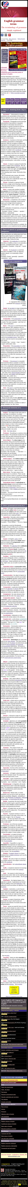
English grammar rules (14, 990)
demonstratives (11, 644)
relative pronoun (14, 855)
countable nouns (12, 337)
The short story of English (7, 1138)
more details (16, 1186)
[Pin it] (10, 35)
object (18, 595)
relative (13, 374)
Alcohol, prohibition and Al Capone (10, 1050)
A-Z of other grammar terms (23, 101)
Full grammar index (12, 1080)
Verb (11, 431)
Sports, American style (10, 1058)
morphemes (18, 680)
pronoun (14, 361)
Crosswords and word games (8, 1148)
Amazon (17, 303)
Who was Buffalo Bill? (9, 1064)
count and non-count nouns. (12, 657)
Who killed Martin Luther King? (8, 1013)
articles (13, 643)
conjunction (17, 318)
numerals (20, 644)
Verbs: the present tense (7, 1087)
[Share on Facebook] (3, 35)
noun (11, 325)
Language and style (6, 1133)
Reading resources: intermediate (9, 1145)
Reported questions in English (8, 1128)
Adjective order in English (7, 1114)
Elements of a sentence (17, 101)
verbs (16, 539)
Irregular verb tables (6, 1102)
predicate (18, 150)
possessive (7, 646)
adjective (15, 241)
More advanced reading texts (16, 1044)
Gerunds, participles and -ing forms (10, 1097)
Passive (18, 817)
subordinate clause (20, 864)
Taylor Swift (6, 1034)
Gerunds (7, 719)
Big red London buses (6, 1061)
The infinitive (4, 1099)
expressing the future (17, 799)
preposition (16, 346)
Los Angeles (7, 1019)
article (13, 308)
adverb (14, 250)
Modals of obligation (15, 797)
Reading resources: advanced (8, 1143)
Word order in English (6, 1126)
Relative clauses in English (7, 1121)
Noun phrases (4, 1106)
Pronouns (3, 1111)
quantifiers (16, 851)
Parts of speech (12, 101)
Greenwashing (11, 1022)
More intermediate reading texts (15, 1070)
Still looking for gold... (9, 1068)
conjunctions (9, 613)
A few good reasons (6, 1040)
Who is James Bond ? (6, 1056)
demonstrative (16, 372)
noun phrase (11, 641)
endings (21, 869)
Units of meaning (8, 101)
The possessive (5, 1116)
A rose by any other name (7, 1027)
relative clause (14, 853)
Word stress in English (6, 1136)
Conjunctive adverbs (11, 606)
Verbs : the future (5, 1089)
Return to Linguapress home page (14, 996)
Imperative (5, 771)
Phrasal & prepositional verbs (8, 1094)
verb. (17, 513)
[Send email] (6, 35)
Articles (3, 1109)
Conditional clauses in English (8, 1123)
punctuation (8, 841)
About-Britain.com (14, 1156)
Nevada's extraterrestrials (10, 1016)
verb (10, 388)
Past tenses (4, 1092)
